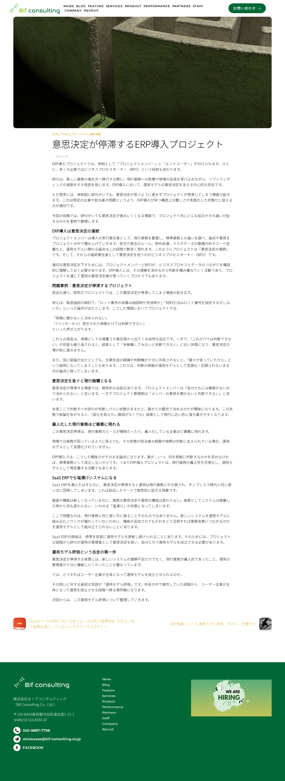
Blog (81, 6)
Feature (96, 6)
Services (114, 6)
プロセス (65, 134)
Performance (157, 6)
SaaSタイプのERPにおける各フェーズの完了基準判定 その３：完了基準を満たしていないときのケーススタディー (81, 623)
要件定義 (95, 134)
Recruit (91, 10)
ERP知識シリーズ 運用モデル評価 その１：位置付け (213, 623)
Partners (181, 6)
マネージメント (80, 134)
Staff (198, 6)
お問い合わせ (244, 8)
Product (133, 6)
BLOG (55, 134)
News (68, 6)
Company (73, 10)
